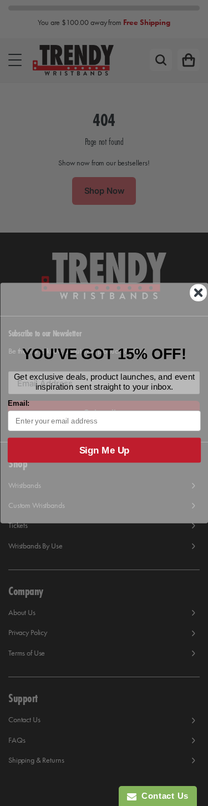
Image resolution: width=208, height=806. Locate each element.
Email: (18, 403)
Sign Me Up (104, 450)
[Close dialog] (198, 293)
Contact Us (162, 795)
